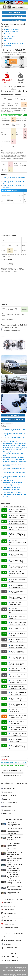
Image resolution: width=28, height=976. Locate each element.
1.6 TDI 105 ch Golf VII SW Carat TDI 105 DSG (17, 640)
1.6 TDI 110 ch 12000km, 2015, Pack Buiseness (16, 555)
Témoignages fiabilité (10, 920)
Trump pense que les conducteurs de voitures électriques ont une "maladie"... (14, 853)
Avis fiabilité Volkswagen (11, 957)
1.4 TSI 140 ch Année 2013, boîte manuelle (17, 669)
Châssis (6, 41)
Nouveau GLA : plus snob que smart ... (14, 865)
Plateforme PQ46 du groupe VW (12, 482)
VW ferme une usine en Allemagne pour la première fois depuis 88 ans (15, 448)
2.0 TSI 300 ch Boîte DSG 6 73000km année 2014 (17, 623)
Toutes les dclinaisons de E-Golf (13, 43)
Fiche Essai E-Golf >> (13, 415)
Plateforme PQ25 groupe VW (11, 490)
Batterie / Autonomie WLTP (12, 31)
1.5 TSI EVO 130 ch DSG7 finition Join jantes (17, 664)
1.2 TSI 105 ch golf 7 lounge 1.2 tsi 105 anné (17, 734)
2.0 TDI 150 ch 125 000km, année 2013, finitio (17, 510)
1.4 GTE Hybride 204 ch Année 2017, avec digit (16, 646)
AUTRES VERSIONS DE (14, 20)
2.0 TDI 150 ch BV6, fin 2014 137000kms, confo (17, 716)
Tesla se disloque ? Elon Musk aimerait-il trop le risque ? (14, 882)
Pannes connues (9, 924)
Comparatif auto (9, 909)
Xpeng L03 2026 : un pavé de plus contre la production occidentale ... (14, 888)
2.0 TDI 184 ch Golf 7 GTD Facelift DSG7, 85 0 (17, 598)
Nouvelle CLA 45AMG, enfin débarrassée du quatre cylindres (13, 870)
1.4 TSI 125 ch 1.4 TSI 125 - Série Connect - (17, 675)
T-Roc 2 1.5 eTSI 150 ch (10, 788)
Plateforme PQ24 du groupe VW (12, 492)
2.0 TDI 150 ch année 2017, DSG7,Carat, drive (17, 586)
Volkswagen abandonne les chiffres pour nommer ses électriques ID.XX (13, 458)
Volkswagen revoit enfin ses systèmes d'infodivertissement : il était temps (14, 444)
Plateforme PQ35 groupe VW (11, 485)
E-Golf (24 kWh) (12, 328)
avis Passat (7, 799)
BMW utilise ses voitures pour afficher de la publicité (14, 860)
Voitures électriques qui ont (14, 182)
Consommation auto (10, 913)
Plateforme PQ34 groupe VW (11, 487)
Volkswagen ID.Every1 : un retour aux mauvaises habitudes (14, 473)
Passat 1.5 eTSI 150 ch (9, 795)
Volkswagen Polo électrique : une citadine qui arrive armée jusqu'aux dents (13, 453)
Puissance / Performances (11, 29)
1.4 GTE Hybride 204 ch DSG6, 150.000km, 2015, (16, 522)
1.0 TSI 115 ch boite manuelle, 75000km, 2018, (16, 746)
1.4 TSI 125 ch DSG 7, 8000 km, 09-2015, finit (17, 681)
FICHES (15, 7)
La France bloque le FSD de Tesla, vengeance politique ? (14, 876)
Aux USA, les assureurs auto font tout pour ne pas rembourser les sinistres (14, 838)
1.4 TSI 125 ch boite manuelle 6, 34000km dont (16, 541)
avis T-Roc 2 (7, 792)
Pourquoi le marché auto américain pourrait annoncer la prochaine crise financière (14, 830)
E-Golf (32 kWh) (12, 330)
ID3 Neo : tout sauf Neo (10, 441)
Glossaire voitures (9, 944)
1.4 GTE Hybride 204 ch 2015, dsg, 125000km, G (16, 687)
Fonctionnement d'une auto (12, 940)
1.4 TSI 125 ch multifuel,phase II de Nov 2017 (18, 609)
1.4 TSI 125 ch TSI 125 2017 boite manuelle (17, 549)
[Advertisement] (14, 218)
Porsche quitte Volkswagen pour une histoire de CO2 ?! (13, 824)
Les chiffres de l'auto (10, 948)
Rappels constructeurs (11, 927)
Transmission (8, 38)
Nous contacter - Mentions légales (14, 971)
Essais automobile (9, 906)
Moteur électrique (9, 34)
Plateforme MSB (8, 480)
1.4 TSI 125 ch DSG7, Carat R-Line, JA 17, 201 (17, 528)
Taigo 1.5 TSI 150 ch (9, 810)
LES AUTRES (14, 16)
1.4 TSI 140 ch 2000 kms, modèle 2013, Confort (16, 658)
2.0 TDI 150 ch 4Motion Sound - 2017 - (16, 604)
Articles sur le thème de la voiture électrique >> (13, 420)
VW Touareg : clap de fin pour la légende (15, 462)
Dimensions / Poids (9, 36)
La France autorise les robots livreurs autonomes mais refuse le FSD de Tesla (14, 846)
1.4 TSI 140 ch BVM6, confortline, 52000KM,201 (16, 572)
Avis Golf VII (7, 46)
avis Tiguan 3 (7, 806)
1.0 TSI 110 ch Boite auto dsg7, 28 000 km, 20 (17, 516)
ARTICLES (22, 7)
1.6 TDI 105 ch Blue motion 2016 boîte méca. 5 (17, 728)
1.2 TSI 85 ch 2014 (15, 628)
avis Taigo (7, 813)
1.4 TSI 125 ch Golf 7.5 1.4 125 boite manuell (17, 561)
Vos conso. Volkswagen (11, 960)
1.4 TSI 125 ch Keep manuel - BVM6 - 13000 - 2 (17, 693)
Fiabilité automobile (10, 917)
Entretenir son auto (10, 937)
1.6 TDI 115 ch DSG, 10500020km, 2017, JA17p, (16, 534)
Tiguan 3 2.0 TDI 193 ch (10, 803)
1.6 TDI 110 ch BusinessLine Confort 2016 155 (18, 567)
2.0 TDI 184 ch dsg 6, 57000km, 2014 (15, 740)
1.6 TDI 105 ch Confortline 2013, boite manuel (17, 699)
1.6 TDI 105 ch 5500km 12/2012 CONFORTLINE (16, 652)
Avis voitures (8, 902)
